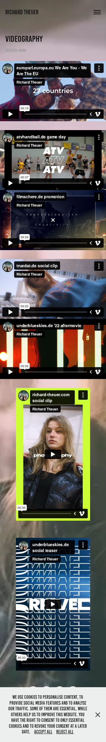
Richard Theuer (22, 12)
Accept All (43, 731)
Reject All (65, 731)
